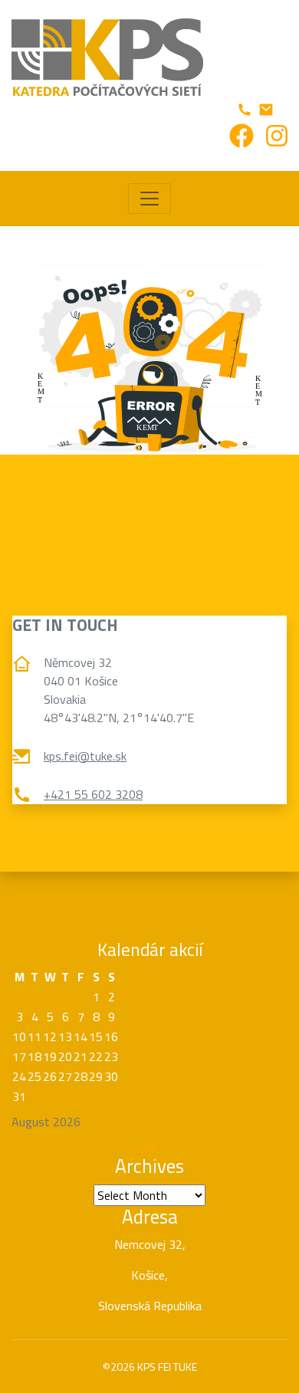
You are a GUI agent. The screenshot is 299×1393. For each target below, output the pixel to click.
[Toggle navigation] (149, 198)
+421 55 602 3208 (93, 794)
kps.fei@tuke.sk (85, 756)
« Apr (143, 1146)
